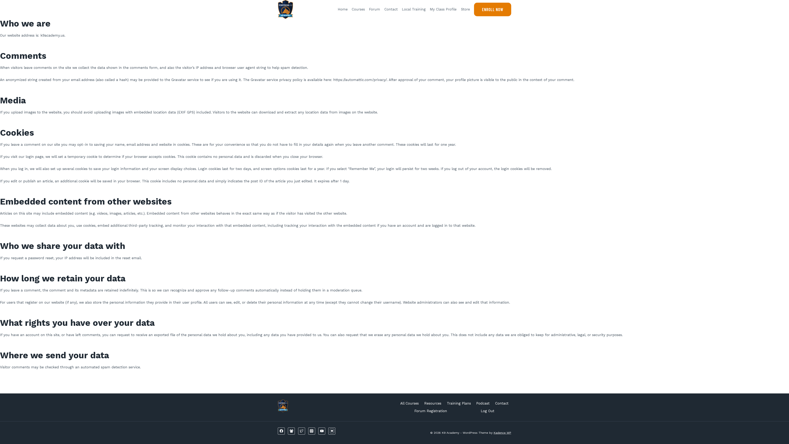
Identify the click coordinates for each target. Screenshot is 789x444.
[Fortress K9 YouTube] (331, 431)
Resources (432, 403)
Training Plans (459, 403)
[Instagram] (311, 431)
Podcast (483, 403)
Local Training (414, 9)
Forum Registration (430, 411)
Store (465, 9)
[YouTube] (321, 431)
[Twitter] (301, 431)
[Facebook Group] (291, 431)
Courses (358, 9)
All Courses (409, 403)
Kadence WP (502, 432)
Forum (374, 9)
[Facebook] (281, 431)
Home (343, 9)
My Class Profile (443, 9)
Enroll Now (492, 9)
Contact (391, 9)
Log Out (487, 411)
